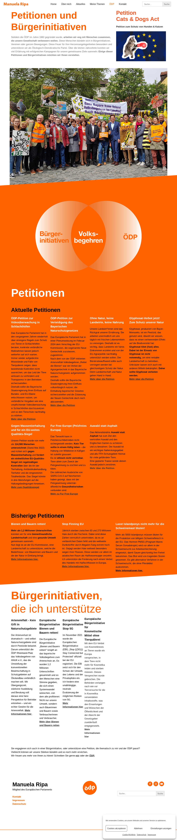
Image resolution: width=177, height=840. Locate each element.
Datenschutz (141, 835)
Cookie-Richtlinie (129, 835)
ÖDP (91, 755)
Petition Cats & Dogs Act (137, 16)
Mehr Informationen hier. (24, 559)
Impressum (152, 835)
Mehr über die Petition (102, 379)
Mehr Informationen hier (92, 733)
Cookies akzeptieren (116, 828)
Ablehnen (138, 828)
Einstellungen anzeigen (161, 828)
